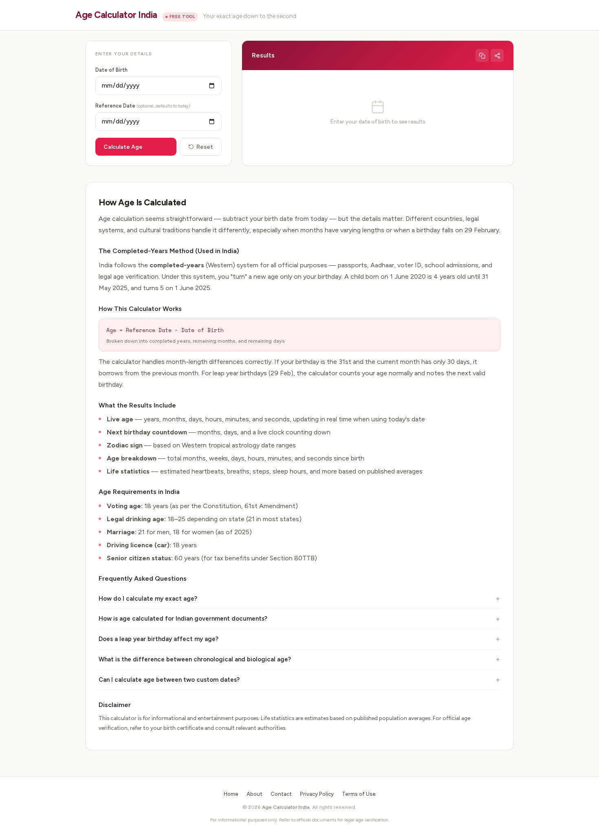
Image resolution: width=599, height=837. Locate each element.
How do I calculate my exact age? (148, 598)
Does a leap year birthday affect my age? (158, 639)
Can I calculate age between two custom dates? (169, 679)
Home (231, 794)
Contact (281, 794)
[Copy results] (482, 55)
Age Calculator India (116, 14)
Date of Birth (111, 70)
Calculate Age (123, 146)
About (254, 794)
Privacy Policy (317, 794)
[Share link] (497, 55)
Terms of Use (359, 794)
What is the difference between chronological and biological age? (195, 659)
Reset (204, 146)
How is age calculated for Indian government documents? (183, 618)
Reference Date (142, 106)
